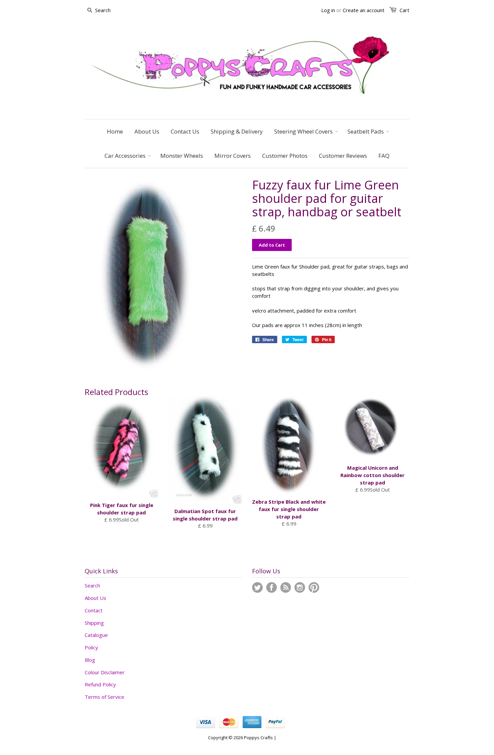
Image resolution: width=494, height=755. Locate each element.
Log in (328, 10)
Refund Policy (100, 684)
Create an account (363, 10)
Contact (93, 610)
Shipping (94, 622)
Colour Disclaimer (105, 672)
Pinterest (313, 587)
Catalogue (96, 635)
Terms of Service (104, 696)
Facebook (271, 587)
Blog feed (285, 587)
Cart (404, 10)
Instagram (299, 587)
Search (92, 585)
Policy (91, 647)
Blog (90, 659)
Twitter (257, 587)
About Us (95, 598)
